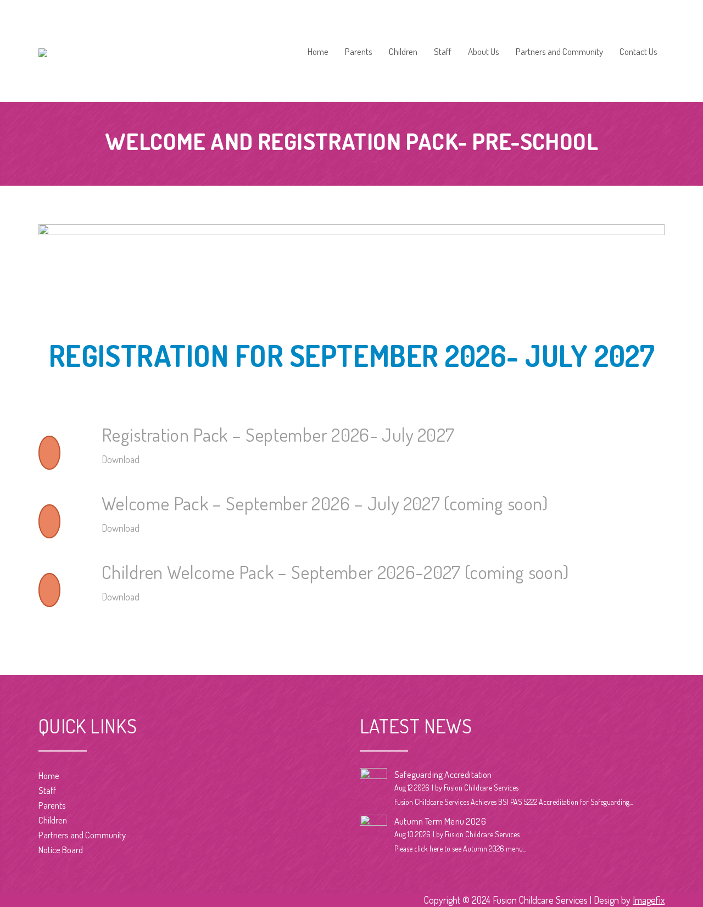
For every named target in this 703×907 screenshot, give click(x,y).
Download (121, 459)
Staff (442, 52)
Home (318, 52)
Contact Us (638, 52)
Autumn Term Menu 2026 (440, 821)
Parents (358, 52)
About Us (483, 52)
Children (403, 52)
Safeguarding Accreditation (443, 774)
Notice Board (60, 849)
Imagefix (649, 900)
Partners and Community (559, 52)
